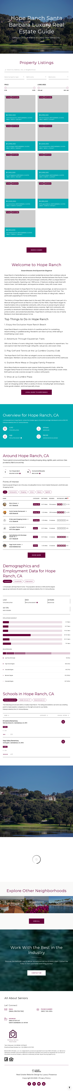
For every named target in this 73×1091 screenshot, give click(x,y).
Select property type (11, 77)
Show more (36, 555)
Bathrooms (30, 77)
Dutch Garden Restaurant (17, 511)
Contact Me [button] (36, 973)
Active (32, 492)
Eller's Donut (13, 503)
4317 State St (13, 505)
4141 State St (13, 521)
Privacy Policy (45, 1078)
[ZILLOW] (43, 1084)
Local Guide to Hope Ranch (36, 392)
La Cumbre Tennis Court (16, 527)
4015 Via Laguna (14, 529)
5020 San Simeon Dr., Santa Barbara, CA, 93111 (15, 723)
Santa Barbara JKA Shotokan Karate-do (17, 535)
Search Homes (36, 250)
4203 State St (13, 513)
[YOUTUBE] (39, 1084)
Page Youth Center (15, 544)
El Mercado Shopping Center (18, 519)
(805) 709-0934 (46, 1011)
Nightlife (48, 492)
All (5, 492)
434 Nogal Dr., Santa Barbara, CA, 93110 (13, 742)
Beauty (40, 492)
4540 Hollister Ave (15, 547)
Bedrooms (52, 77)
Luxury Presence (50, 1074)
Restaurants (13, 492)
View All (36, 921)
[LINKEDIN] (34, 1084)
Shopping (24, 492)
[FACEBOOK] (29, 1084)
